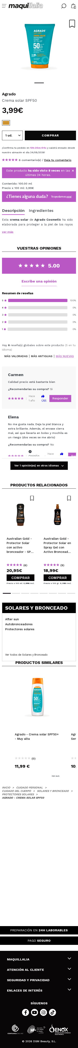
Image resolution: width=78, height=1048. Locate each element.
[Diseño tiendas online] (60, 1029)
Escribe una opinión (39, 281)
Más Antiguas (41, 356)
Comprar (20, 578)
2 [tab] (16, 593)
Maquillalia (18, 959)
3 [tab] (25, 593)
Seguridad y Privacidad (28, 980)
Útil (43, 400)
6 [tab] (53, 593)
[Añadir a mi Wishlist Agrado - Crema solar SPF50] (72, 23)
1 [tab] (7, 593)
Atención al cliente (25, 970)
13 (31, 147)
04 (43, 147)
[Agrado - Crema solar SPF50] (6, 123)
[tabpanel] (39, 48)
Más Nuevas (65, 356)
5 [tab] (44, 593)
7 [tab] (62, 593)
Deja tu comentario (57, 160)
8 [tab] (71, 593)
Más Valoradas (16, 356)
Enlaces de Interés (24, 990)
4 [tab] (34, 593)
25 (36, 147)
